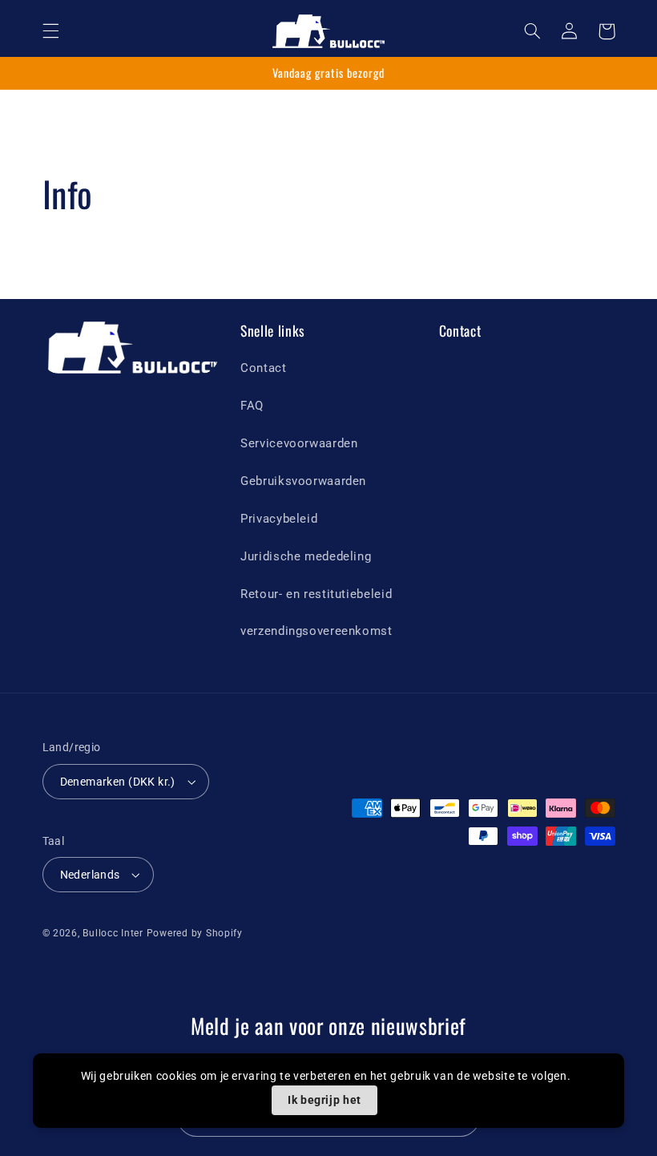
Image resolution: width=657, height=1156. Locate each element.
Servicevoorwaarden (298, 443)
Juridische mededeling (305, 556)
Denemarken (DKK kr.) (117, 781)
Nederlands (90, 874)
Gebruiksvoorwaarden (303, 481)
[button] (50, 31)
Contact (263, 368)
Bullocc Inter (113, 933)
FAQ (252, 405)
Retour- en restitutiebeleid (316, 594)
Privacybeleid (278, 518)
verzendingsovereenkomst (316, 631)
